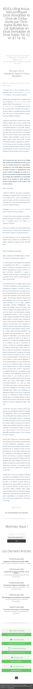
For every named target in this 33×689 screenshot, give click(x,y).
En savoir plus (11, 687)
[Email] (16, 677)
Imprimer (17, 508)
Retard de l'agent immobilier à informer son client (18, 62)
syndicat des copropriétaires (20, 101)
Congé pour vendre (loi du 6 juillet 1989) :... (16, 561)
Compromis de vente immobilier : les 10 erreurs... (16, 572)
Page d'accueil (17, 60)
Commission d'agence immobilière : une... (16, 585)
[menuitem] (17, 57)
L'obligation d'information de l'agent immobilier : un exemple (17, 57)
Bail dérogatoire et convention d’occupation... (16, 597)
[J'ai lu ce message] (31, 685)
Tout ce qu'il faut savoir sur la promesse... (16, 609)
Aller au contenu (7, 2)
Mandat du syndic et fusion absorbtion (16, 74)
